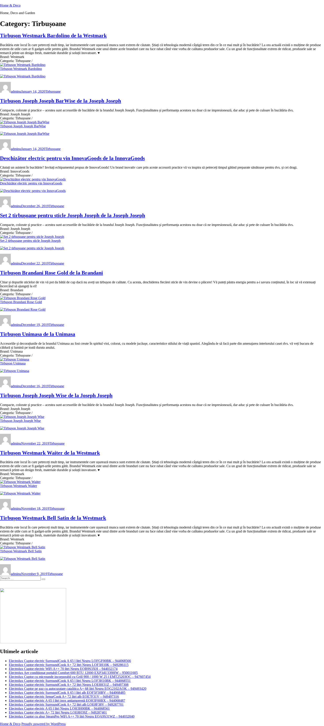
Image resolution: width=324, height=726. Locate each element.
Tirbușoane (53, 91)
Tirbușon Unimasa (13, 363)
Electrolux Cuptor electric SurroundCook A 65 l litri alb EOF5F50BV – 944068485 (67, 692)
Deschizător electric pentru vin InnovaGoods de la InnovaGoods (72, 158)
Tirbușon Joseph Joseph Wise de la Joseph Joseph (56, 395)
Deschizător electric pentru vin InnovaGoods (31, 183)
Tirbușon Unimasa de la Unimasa (37, 334)
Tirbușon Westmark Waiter (18, 486)
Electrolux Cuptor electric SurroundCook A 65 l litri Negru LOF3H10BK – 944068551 (70, 681)
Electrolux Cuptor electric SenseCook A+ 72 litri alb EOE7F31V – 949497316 (64, 696)
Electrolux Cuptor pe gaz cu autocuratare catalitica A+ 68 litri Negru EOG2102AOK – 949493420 (77, 688)
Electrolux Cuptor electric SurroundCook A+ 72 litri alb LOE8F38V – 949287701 (66, 704)
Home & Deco (10, 5)
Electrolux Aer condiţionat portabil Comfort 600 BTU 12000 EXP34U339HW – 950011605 (73, 673)
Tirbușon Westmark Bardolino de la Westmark (53, 35)
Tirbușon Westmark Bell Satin (21, 551)
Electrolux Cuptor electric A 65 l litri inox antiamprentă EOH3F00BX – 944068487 (67, 700)
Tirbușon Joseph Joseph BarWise (23, 126)
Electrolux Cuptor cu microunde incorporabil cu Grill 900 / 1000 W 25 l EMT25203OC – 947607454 (80, 677)
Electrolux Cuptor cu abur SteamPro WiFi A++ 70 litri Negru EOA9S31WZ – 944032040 (71, 716)
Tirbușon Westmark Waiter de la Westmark (50, 453)
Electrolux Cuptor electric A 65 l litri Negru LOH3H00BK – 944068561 (59, 708)
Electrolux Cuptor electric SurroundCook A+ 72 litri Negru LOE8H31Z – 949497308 (68, 685)
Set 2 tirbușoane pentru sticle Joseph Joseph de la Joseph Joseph (72, 215)
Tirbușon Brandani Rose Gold (21, 302)
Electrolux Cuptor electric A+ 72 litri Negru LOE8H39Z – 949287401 (58, 712)
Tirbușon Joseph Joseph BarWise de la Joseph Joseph (60, 101)
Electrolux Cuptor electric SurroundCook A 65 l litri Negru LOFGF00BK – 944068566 (70, 661)
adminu (16, 91)
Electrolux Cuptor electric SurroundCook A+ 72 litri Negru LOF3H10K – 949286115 (68, 665)
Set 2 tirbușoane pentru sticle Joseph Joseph (30, 241)
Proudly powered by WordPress (43, 724)
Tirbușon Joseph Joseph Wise (20, 421)
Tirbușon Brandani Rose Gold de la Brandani (51, 273)
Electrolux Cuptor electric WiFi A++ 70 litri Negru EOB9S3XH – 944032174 (63, 669)
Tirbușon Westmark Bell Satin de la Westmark (53, 518)
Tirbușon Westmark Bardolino (21, 69)
